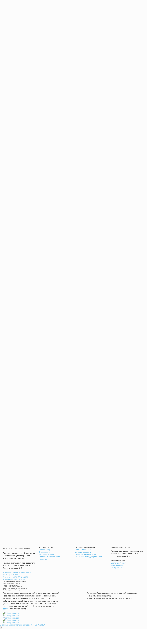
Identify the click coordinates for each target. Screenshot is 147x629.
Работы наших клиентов (49, 557)
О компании (44, 552)
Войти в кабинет (118, 563)
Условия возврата (83, 552)
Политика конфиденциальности (89, 557)
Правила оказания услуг (86, 554)
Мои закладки (117, 565)
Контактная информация (14, 579)
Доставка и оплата (47, 554)
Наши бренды (45, 550)
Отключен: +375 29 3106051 (15, 577)
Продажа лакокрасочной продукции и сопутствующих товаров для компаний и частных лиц (19, 555)
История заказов (118, 568)
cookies (6, 609)
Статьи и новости (83, 550)
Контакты (43, 559)
